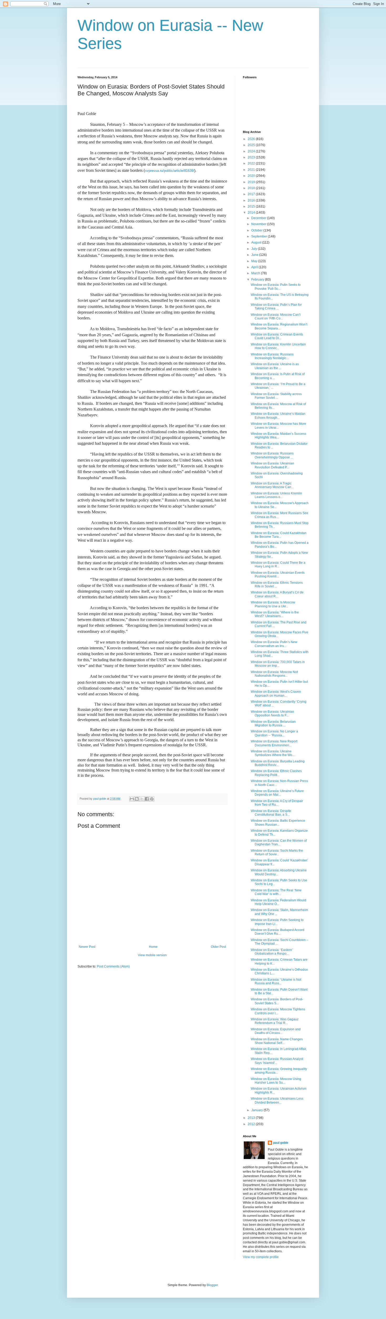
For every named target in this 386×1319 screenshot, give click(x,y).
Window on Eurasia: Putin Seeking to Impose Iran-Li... (277, 921)
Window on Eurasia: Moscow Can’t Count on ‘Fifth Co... (275, 316)
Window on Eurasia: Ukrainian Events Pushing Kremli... (278, 574)
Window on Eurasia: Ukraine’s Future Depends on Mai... (277, 792)
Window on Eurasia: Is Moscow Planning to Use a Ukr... (273, 604)
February (258, 279)
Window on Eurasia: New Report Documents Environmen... (274, 743)
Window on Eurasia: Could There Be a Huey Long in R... (278, 564)
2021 (252, 170)
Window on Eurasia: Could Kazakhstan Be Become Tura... (278, 535)
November (259, 224)
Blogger (212, 1285)
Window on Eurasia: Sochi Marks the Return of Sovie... (277, 852)
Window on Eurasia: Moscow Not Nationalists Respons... (274, 673)
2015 (252, 206)
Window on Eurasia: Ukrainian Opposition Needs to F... (272, 713)
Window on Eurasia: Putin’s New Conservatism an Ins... (274, 644)
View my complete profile (261, 1257)
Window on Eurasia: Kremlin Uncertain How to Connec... (278, 346)
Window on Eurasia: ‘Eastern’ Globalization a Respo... (272, 951)
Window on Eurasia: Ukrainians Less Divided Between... (277, 1100)
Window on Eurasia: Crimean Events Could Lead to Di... (277, 336)
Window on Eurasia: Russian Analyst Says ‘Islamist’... (277, 1060)
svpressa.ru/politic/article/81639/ (169, 171)
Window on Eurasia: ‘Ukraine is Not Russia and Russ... (276, 981)
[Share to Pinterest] (151, 798)
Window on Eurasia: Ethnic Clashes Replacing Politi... (276, 773)
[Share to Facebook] (146, 798)
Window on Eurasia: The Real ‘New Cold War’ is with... (276, 892)
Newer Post (87, 947)
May (254, 261)
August (256, 242)
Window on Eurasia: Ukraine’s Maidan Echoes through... (278, 415)
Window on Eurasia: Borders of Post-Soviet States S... (277, 1001)
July (254, 249)
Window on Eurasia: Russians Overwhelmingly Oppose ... (272, 455)
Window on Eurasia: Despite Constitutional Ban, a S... (271, 812)
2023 (252, 157)
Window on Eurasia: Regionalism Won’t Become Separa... (279, 326)
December (259, 218)
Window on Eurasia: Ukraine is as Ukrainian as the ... (275, 366)
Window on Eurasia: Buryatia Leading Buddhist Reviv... (278, 763)
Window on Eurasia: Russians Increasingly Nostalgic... (272, 356)
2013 (252, 1118)
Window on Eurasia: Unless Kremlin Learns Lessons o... (276, 495)
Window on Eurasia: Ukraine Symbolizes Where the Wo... (273, 753)
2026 (252, 139)
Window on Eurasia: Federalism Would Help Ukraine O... (278, 902)
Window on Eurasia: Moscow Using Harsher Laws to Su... (276, 1080)
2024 (252, 151)
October (257, 230)
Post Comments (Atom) (113, 966)
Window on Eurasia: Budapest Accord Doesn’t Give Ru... (277, 931)
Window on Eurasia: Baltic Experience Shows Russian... (278, 822)
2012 (252, 1124)
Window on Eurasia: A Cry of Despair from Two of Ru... (277, 802)
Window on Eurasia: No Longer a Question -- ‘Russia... (274, 733)
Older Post (218, 947)
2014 (252, 212)
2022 (252, 163)
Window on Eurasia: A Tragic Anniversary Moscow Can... (272, 485)
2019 (252, 182)
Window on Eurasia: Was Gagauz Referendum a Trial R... (275, 1021)
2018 (252, 188)
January (257, 1110)
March (256, 273)
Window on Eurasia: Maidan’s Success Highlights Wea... (278, 435)
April (255, 267)
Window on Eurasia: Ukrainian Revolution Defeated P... (272, 465)
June (255, 255)
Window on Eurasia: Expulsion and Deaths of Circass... (276, 1031)
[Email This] (131, 798)
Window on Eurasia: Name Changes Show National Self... (277, 1041)
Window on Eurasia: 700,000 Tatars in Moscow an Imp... (278, 664)
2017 (252, 194)
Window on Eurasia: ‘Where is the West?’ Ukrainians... (275, 614)
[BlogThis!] (136, 798)
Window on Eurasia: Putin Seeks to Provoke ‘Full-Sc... (276, 286)
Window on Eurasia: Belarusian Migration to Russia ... (273, 723)
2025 (252, 145)
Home (153, 947)
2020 (252, 176)
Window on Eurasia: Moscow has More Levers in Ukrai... (278, 425)
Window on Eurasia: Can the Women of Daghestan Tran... (279, 842)
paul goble (280, 1143)
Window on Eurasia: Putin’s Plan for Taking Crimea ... (276, 306)
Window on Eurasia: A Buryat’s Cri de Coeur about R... (277, 594)
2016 (252, 200)
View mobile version (152, 955)
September (259, 236)
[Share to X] (141, 798)
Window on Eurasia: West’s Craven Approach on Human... (276, 693)
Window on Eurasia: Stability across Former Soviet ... (276, 396)
